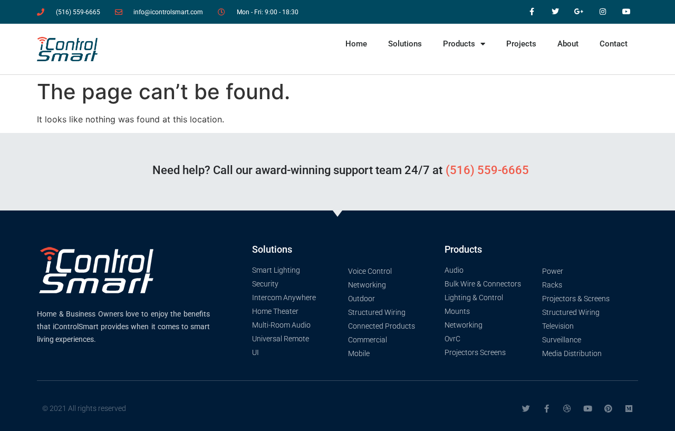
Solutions (405, 44)
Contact (614, 44)
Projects (521, 44)
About (567, 44)
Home (356, 44)
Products (459, 44)
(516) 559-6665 (487, 170)
